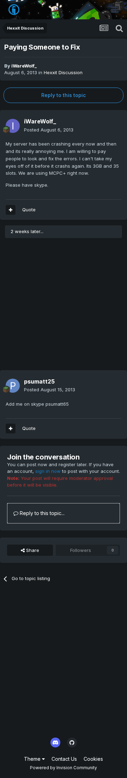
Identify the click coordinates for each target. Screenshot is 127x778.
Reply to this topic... (41, 513)
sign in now (48, 471)
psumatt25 (39, 381)
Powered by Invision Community (63, 767)
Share (32, 550)
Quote (29, 209)
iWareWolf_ (24, 66)
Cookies (93, 759)
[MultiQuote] (11, 210)
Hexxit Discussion (63, 72)
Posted (48, 130)
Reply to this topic (63, 95)
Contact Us (64, 759)
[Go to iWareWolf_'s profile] (13, 126)
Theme (33, 759)
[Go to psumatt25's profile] (13, 386)
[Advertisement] (63, 307)
